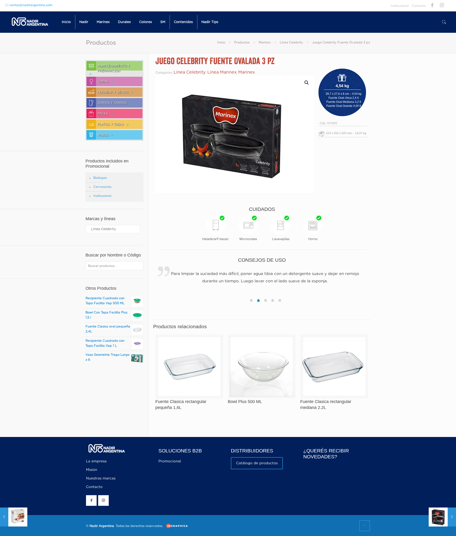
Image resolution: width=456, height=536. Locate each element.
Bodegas (100, 178)
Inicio (221, 42)
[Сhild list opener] (89, 74)
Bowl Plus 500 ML (245, 401)
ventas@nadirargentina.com (30, 5)
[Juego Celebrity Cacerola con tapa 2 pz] (442, 517)
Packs (103, 113)
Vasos (103, 135)
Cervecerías (102, 187)
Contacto (419, 6)
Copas (103, 81)
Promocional (169, 461)
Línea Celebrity (291, 42)
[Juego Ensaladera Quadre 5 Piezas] (13, 517)
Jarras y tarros (112, 103)
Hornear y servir (113, 92)
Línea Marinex (222, 72)
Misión (91, 470)
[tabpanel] (262, 277)
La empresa (96, 461)
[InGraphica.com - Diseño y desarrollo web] (176, 526)
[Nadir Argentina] (30, 22)
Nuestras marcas (100, 478)
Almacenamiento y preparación (114, 67)
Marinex (265, 42)
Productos (242, 42)
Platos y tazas (111, 124)
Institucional (400, 6)
